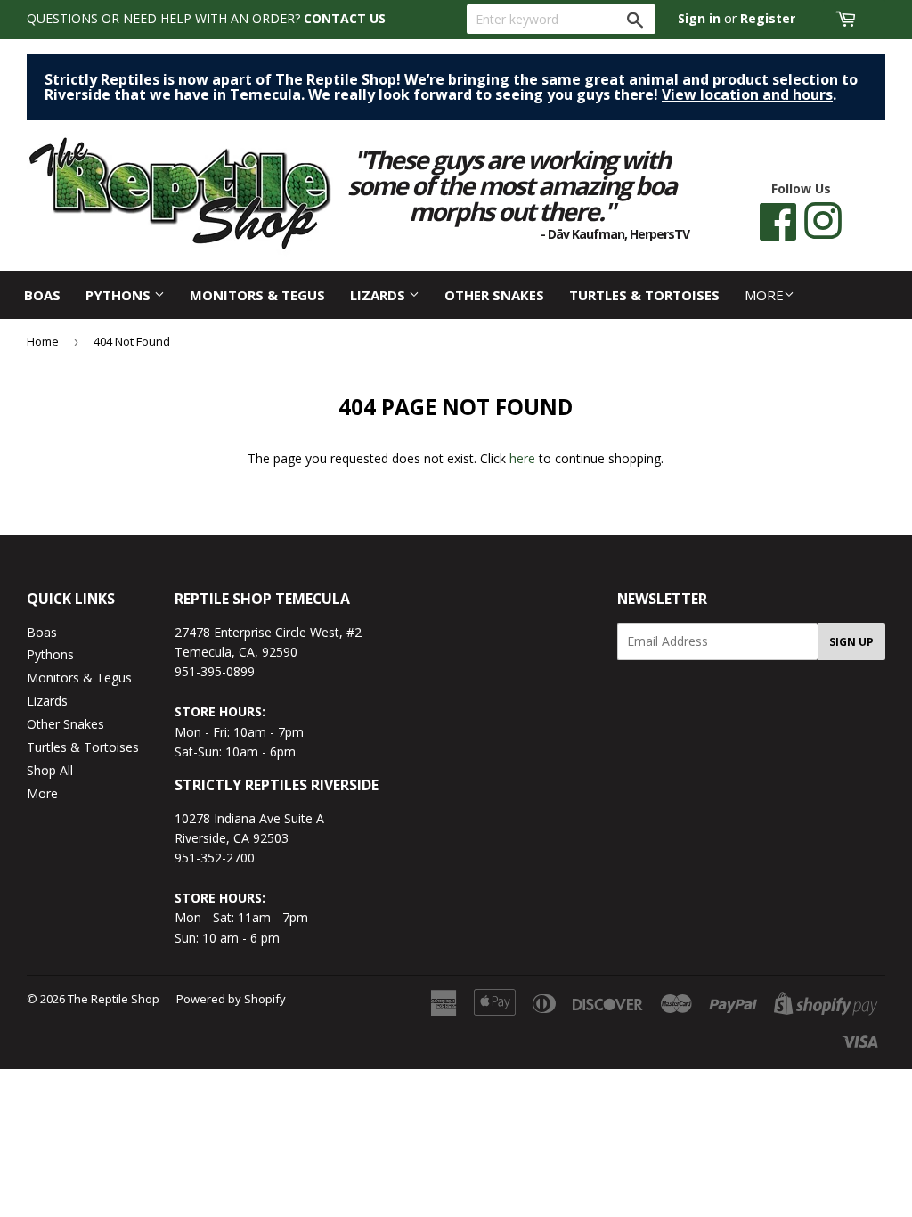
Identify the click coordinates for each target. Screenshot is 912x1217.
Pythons (120, 295)
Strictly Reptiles (102, 79)
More (764, 295)
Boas (42, 295)
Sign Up (851, 641)
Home (43, 341)
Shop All (50, 770)
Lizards (379, 295)
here (522, 458)
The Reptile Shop (113, 999)
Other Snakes (494, 295)
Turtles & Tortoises (644, 295)
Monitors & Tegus (257, 295)
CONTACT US (345, 18)
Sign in (699, 18)
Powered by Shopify (231, 999)
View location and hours (747, 94)
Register (767, 18)
